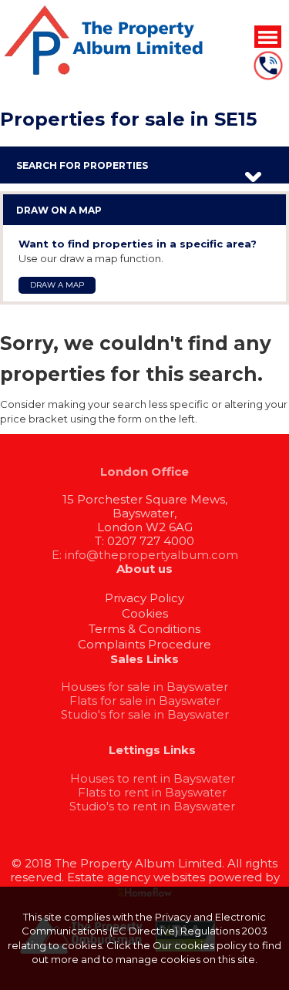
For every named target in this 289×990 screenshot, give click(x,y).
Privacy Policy (144, 598)
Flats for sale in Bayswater (144, 700)
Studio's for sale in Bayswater (145, 714)
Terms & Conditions (144, 628)
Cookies (145, 613)
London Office (144, 471)
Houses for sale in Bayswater (144, 686)
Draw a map (57, 285)
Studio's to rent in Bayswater (152, 806)
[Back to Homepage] (267, 36)
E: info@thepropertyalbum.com (145, 554)
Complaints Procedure (144, 644)
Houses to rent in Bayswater (152, 778)
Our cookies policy (201, 945)
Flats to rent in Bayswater (152, 792)
